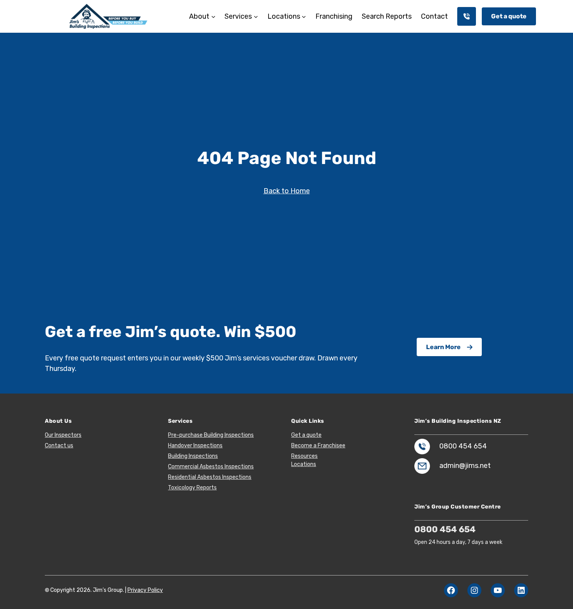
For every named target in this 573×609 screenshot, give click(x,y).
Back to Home (287, 191)
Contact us (59, 445)
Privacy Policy (145, 590)
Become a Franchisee (318, 445)
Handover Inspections (195, 445)
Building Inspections (193, 456)
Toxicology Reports (192, 487)
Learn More (443, 347)
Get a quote (509, 16)
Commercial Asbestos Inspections (211, 466)
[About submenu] (213, 16)
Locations (303, 464)
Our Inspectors (63, 435)
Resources (304, 456)
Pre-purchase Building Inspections (211, 435)
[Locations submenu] (304, 16)
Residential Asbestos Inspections (209, 477)
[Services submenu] (256, 16)
